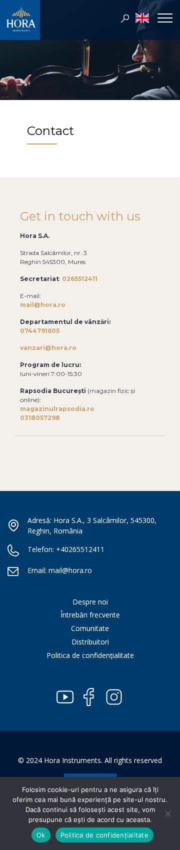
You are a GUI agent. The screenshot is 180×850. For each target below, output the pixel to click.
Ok (41, 835)
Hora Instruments (20, 22)
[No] (167, 813)
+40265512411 (80, 549)
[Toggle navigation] (165, 17)
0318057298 (40, 418)
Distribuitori (90, 641)
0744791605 (40, 330)
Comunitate (90, 628)
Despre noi (90, 601)
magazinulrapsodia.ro (57, 408)
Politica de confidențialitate (90, 655)
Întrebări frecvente (90, 615)
